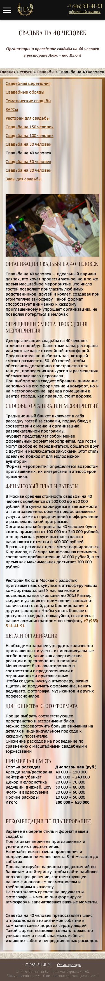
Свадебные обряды (25, 92)
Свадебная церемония (28, 83)
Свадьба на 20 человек (28, 170)
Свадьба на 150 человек (29, 126)
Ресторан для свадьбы (28, 118)
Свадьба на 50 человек (28, 144)
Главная (7, 72)
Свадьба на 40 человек (28, 152)
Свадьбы (45, 72)
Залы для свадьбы (23, 179)
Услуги (26, 72)
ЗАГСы (12, 109)
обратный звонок (85, 11)
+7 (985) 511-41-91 (37, 965)
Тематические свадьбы (28, 100)
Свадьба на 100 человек (29, 135)
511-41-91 (84, 6)
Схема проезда (69, 965)
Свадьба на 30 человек (28, 161)
